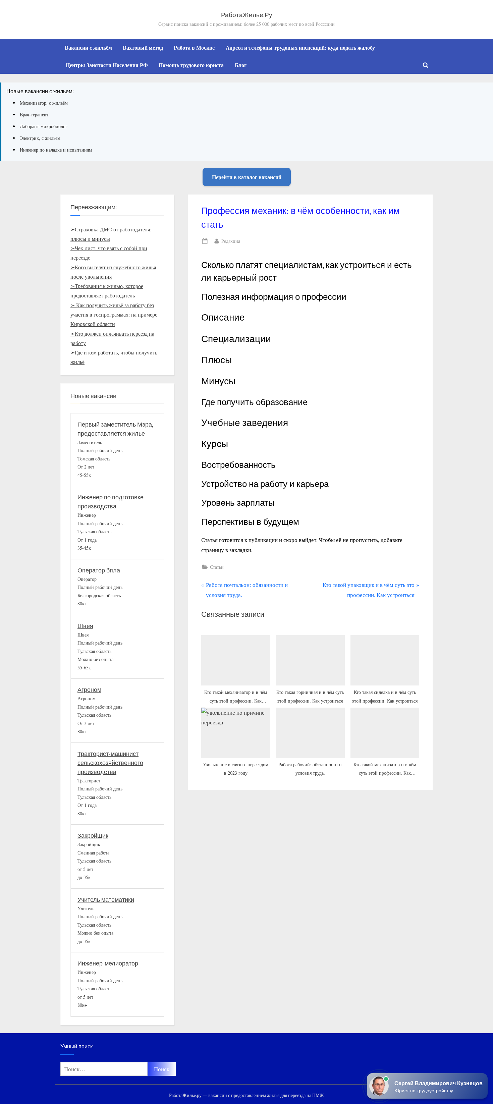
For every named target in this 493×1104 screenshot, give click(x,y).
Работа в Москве (194, 48)
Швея (85, 626)
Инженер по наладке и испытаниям (56, 150)
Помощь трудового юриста (191, 65)
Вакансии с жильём (88, 48)
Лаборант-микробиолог (43, 126)
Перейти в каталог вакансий (246, 177)
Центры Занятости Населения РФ (107, 65)
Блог (240, 65)
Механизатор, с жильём (44, 103)
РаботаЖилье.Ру (246, 15)
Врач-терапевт (34, 114)
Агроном (89, 690)
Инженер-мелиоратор (107, 963)
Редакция (230, 240)
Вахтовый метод (143, 48)
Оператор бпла (98, 570)
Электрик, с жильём (40, 138)
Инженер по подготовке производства (110, 502)
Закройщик (92, 835)
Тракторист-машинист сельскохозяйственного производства (110, 763)
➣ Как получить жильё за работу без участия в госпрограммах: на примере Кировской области (113, 314)
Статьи (217, 567)
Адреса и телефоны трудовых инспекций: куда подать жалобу (300, 48)
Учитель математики (105, 899)
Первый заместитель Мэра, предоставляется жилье (115, 429)
